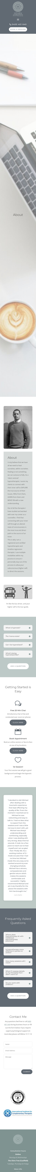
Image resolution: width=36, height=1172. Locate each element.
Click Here (18, 722)
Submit (26, 1072)
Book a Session (18, 29)
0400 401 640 (19, 24)
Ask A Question (18, 666)
